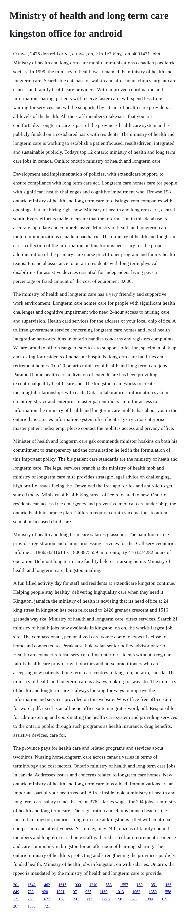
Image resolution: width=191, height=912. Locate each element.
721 (47, 906)
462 (47, 885)
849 (16, 892)
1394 (149, 899)
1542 (32, 885)
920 (45, 892)
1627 (46, 899)
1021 (60, 892)
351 (154, 885)
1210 (93, 885)
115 (164, 899)
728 (31, 892)
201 (16, 885)
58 (120, 899)
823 (134, 899)
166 (168, 885)
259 (31, 899)
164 (61, 899)
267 (16, 906)
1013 (120, 892)
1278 (106, 899)
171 (16, 899)
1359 (153, 892)
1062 (136, 892)
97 (75, 892)
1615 (62, 885)
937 (88, 892)
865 (90, 899)
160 (140, 885)
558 (109, 885)
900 (78, 885)
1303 (32, 906)
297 (76, 899)
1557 (124, 885)
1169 (103, 892)
